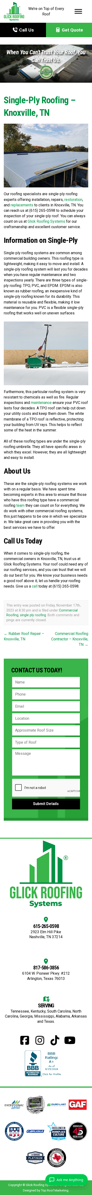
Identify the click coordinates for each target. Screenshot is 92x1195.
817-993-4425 (16, 1170)
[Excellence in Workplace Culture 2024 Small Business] (56, 1131)
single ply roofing (33, 615)
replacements (22, 205)
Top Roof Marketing (54, 1190)
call (35, 586)
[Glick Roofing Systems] (14, 11)
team (20, 505)
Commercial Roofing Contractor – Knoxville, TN (69, 639)
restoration (73, 199)
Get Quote (72, 30)
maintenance (41, 402)
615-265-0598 (46, 926)
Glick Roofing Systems (46, 221)
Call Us (26, 30)
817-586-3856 (46, 967)
